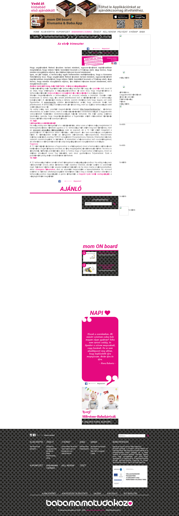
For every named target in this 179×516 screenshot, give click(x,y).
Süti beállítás (130, 493)
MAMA (89, 36)
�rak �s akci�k (126, 97)
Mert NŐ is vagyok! (98, 451)
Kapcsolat (112, 493)
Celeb (93, 453)
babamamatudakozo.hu (54, 37)
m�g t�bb (124, 78)
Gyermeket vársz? (68, 449)
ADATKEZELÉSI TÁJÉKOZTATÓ (75, 493)
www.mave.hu (50, 102)
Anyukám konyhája (98, 446)
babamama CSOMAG (106, 253)
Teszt (83, 465)
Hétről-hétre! (66, 453)
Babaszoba (84, 446)
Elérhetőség (51, 456)
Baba (82, 442)
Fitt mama (95, 449)
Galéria (97, 493)
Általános (50, 446)
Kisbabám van (66, 451)
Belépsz (95, 52)
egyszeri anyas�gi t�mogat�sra (48, 130)
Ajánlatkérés (49, 493)
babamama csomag (82, 32)
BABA (142, 32)
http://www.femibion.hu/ (90, 109)
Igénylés (33, 449)
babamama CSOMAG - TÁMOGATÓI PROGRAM (107, 266)
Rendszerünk (35, 446)
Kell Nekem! (109, 32)
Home (36, 32)
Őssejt (97, 32)
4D (72, 37)
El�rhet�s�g (125, 99)
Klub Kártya (48, 32)
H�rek (122, 101)
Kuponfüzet (63, 32)
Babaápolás (84, 449)
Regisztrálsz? (107, 52)
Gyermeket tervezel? (69, 446)
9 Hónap (133, 32)
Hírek (48, 458)
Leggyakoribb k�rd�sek (130, 94)
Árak (48, 453)
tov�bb (131, 210)
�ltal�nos (124, 92)
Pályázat (122, 32)
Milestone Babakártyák (99, 414)
